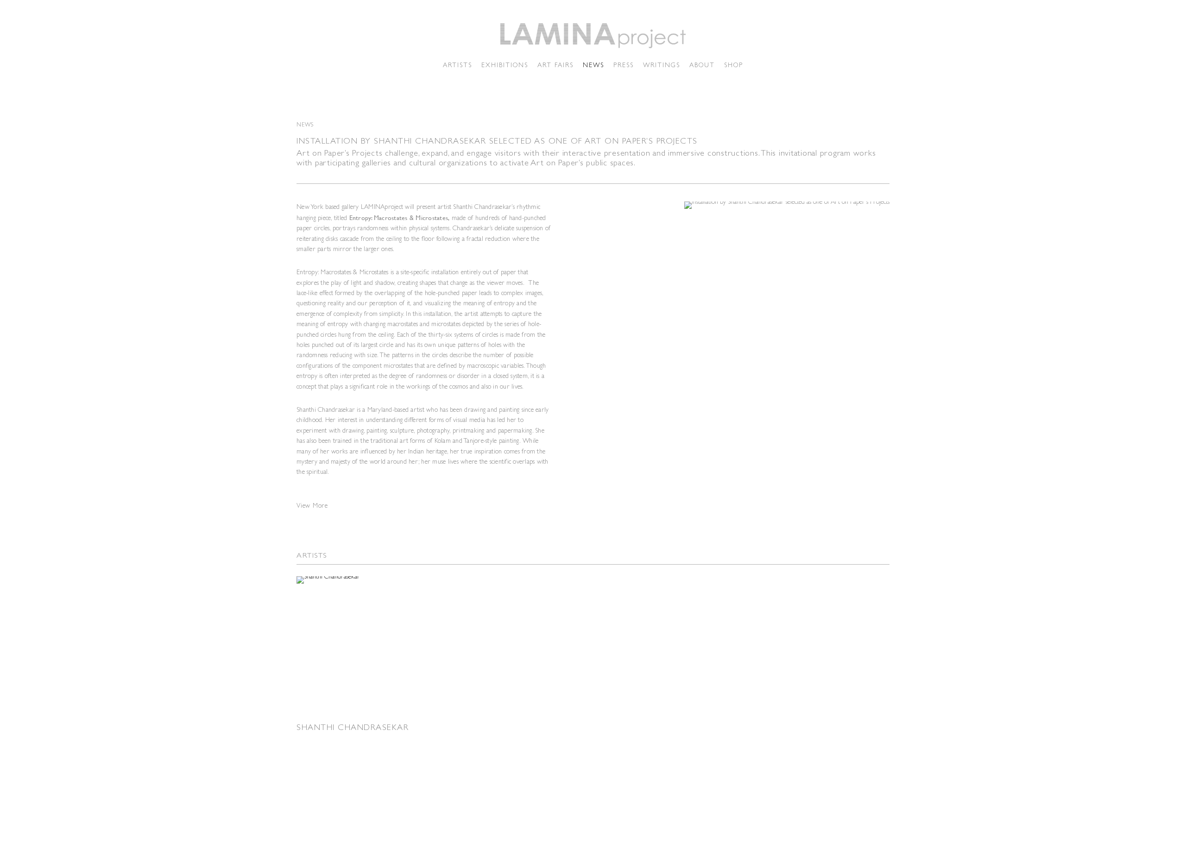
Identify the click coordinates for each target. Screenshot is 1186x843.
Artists (457, 65)
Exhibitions (504, 65)
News (593, 65)
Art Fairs (555, 65)
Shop (733, 65)
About (702, 65)
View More (312, 505)
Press (623, 65)
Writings (661, 65)
